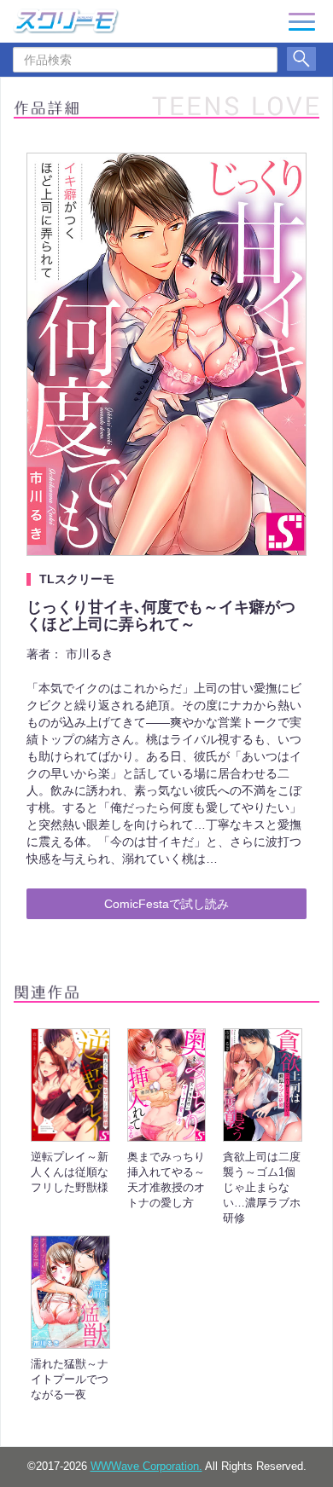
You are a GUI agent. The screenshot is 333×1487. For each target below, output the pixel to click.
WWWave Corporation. (146, 1467)
